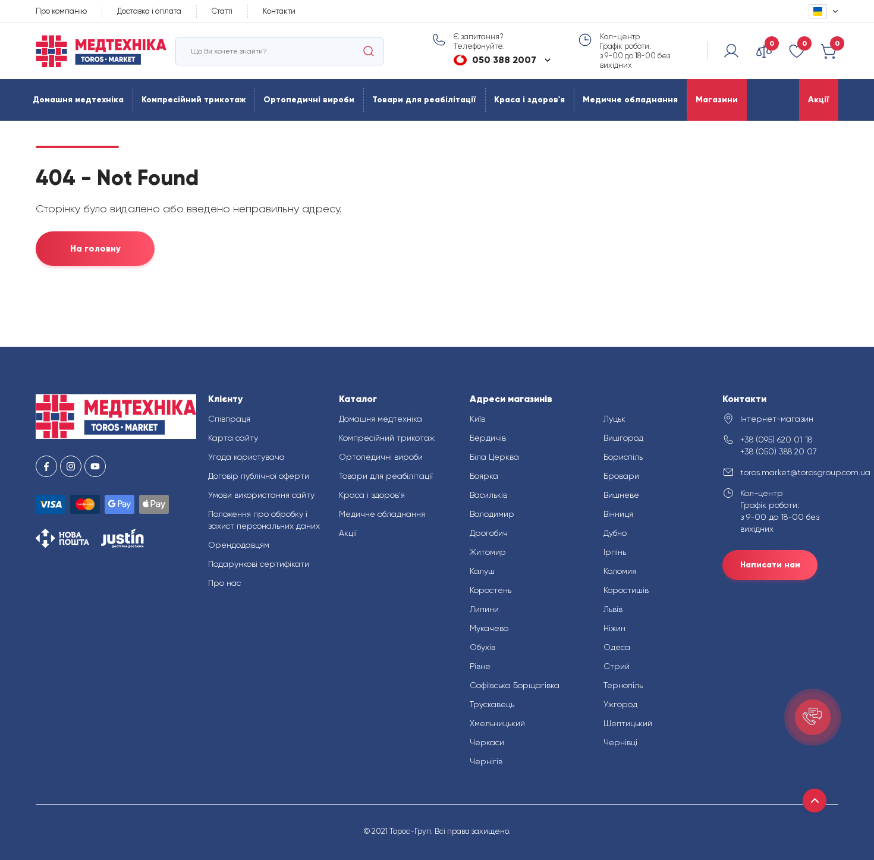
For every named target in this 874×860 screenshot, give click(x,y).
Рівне (480, 666)
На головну (95, 248)
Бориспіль (623, 457)
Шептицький (627, 723)
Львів (613, 609)
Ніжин (614, 628)
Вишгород (623, 437)
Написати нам (770, 565)
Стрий (616, 666)
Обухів (482, 647)
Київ (477, 418)
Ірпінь (614, 552)
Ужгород (620, 704)
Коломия (619, 571)
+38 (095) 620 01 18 (776, 439)
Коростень (490, 590)
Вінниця (618, 514)
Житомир (488, 552)
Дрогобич (489, 533)
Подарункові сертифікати (258, 564)
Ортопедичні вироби (308, 100)
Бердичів (488, 437)
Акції (818, 100)
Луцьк (614, 418)
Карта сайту (233, 437)
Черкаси (487, 742)
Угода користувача (246, 457)
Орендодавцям (238, 545)
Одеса (616, 647)
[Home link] (101, 51)
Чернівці (620, 742)
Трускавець (492, 704)
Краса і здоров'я (529, 100)
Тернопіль (623, 685)
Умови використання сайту (261, 495)
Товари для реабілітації (424, 100)
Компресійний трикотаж (194, 100)
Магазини (717, 100)
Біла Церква (494, 457)
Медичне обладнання (630, 100)
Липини (484, 609)
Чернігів (486, 761)
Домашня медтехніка (78, 100)
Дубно (615, 533)
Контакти (279, 11)
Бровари (621, 476)
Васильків (488, 495)
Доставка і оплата (149, 11)
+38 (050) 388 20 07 (778, 451)
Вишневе (621, 495)
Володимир (492, 514)
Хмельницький (497, 723)
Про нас (224, 583)
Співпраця (229, 418)
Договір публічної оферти (258, 476)
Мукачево (489, 628)
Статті (222, 11)
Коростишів (626, 590)
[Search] (368, 51)
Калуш (482, 571)
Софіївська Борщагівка (514, 685)
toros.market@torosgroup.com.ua (789, 472)
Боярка (484, 476)
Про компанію (61, 11)
